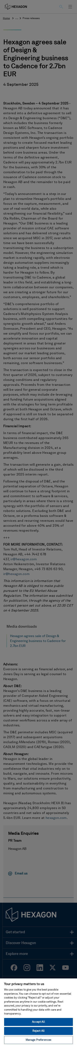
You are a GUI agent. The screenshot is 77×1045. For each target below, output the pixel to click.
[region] (38, 1011)
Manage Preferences (38, 1040)
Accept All (38, 1022)
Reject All (38, 1031)
